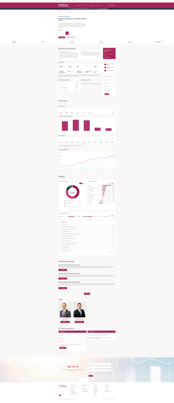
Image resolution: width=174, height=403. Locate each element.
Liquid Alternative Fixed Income (68, 10)
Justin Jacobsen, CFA (65, 318)
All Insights (95, 387)
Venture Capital (84, 391)
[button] (105, 64)
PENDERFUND (61, 1)
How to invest (107, 57)
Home (59, 10)
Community (95, 391)
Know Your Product (110, 70)
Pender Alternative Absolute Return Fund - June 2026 (69, 273)
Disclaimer (76, 146)
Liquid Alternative (73, 392)
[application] (87, 125)
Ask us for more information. (102, 8)
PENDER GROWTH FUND (76, 1)
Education (95, 392)
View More (87, 293)
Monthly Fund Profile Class (110, 64)
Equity (72, 388)
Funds (62, 10)
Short (84, 183)
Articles (95, 388)
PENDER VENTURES (68, 1)
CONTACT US (111, 5)
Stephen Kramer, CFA (79, 318)
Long (81, 183)
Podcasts (95, 395)
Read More (63, 278)
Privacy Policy (112, 399)
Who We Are (107, 387)
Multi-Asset (73, 391)
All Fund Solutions (73, 387)
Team (106, 388)
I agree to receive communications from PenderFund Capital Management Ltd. (108, 90)
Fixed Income (84, 388)
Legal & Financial (108, 391)
